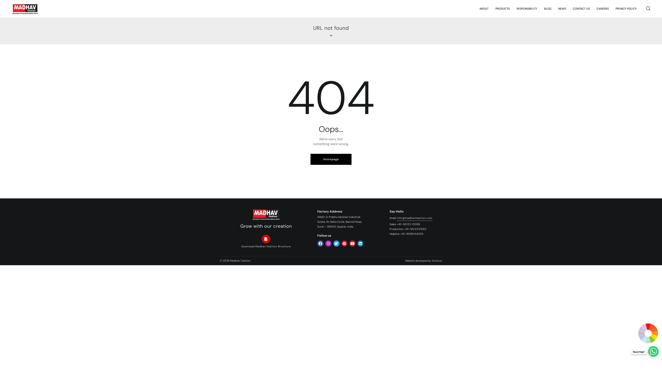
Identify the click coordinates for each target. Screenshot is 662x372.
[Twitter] (336, 243)
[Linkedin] (360, 243)
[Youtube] (352, 243)
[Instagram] (328, 243)
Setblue (437, 260)
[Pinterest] (344, 243)
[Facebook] (320, 243)
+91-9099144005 (411, 234)
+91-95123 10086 (408, 224)
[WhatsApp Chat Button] (653, 351)
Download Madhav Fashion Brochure (266, 246)
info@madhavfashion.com (414, 218)
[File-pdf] (266, 239)
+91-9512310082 (415, 229)
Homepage (331, 159)
